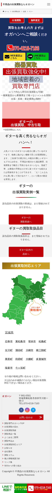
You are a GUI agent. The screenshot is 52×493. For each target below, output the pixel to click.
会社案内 (8, 452)
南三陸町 (41, 350)
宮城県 (9, 332)
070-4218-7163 (31, 403)
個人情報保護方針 (12, 459)
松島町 (42, 341)
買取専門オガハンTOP (14, 423)
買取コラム (9, 455)
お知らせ (8, 448)
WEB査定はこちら (16, 56)
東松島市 (20, 341)
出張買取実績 (10, 430)
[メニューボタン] (48, 4)
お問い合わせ (26, 417)
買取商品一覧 (10, 434)
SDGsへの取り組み (12, 466)
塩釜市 (9, 368)
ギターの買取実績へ (26, 219)
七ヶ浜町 (20, 368)
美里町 (9, 359)
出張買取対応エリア (13, 445)
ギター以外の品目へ (26, 252)
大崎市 (29, 350)
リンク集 (8, 462)
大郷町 (29, 359)
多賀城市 (41, 359)
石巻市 (9, 341)
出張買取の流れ (11, 427)
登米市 (32, 341)
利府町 (19, 359)
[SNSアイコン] (21, 410)
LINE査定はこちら (40, 56)
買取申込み (9, 441)
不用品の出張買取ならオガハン (18, 4)
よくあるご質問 (11, 437)
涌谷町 (19, 350)
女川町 (9, 350)
